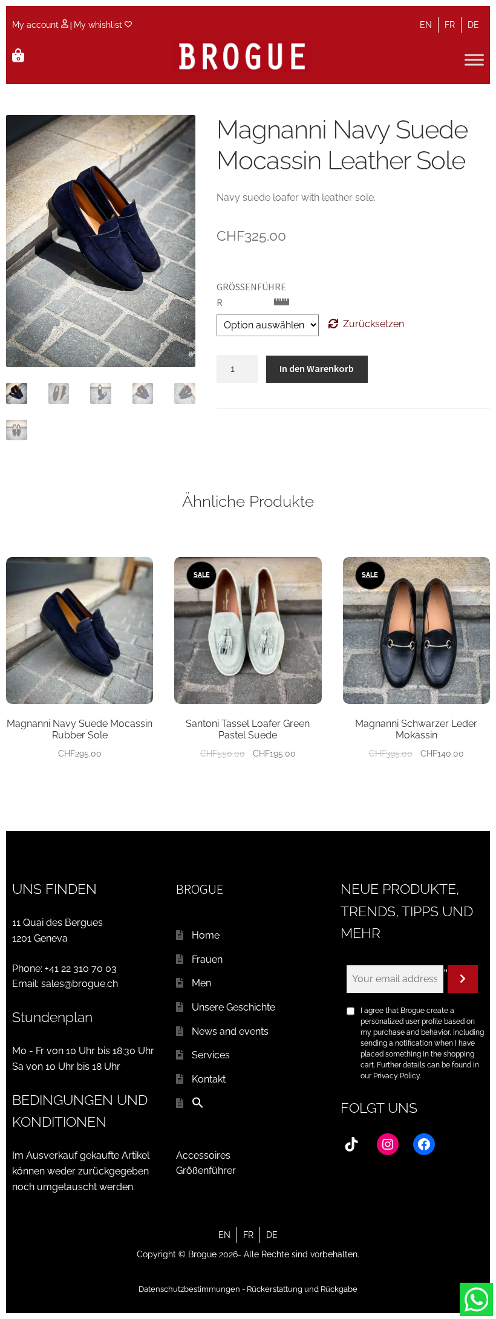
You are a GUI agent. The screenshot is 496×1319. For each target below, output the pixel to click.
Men (201, 983)
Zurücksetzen (373, 324)
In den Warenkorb (316, 368)
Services (211, 1055)
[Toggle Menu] (474, 59)
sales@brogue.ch (79, 983)
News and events (230, 1031)
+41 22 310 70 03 (81, 968)
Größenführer (206, 1170)
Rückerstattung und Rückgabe (302, 1289)
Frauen (207, 959)
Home (206, 935)
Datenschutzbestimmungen (189, 1289)
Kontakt (209, 1079)
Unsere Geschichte (233, 1007)
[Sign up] (463, 979)
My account (36, 25)
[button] (198, 1105)
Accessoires (203, 1155)
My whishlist (99, 25)
